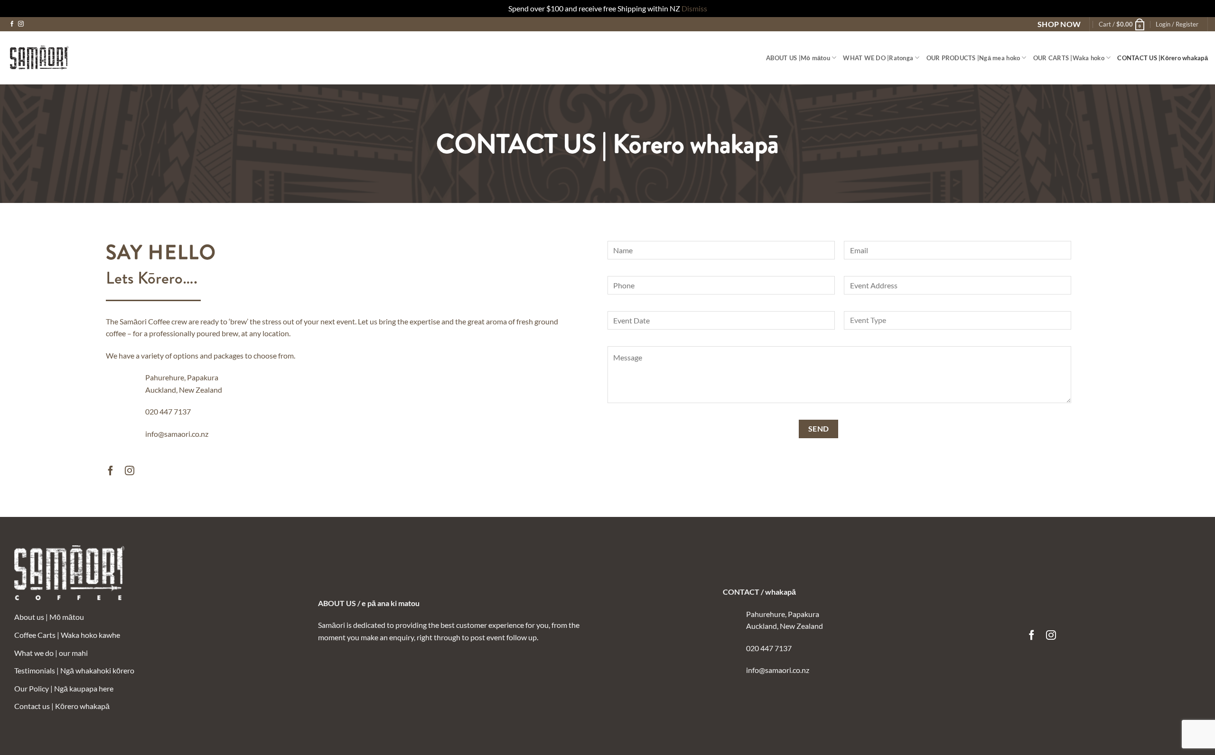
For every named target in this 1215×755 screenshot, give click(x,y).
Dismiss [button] (694, 8)
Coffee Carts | (67, 634)
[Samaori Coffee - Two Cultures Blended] (39, 58)
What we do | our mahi (51, 652)
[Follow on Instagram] (21, 24)
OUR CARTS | (1068, 58)
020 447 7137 (168, 411)
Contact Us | (1162, 58)
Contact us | (62, 705)
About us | (798, 58)
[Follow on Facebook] (12, 24)
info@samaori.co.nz (176, 433)
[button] (1122, 24)
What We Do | (878, 58)
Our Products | (973, 58)
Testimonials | (74, 670)
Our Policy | (63, 688)
